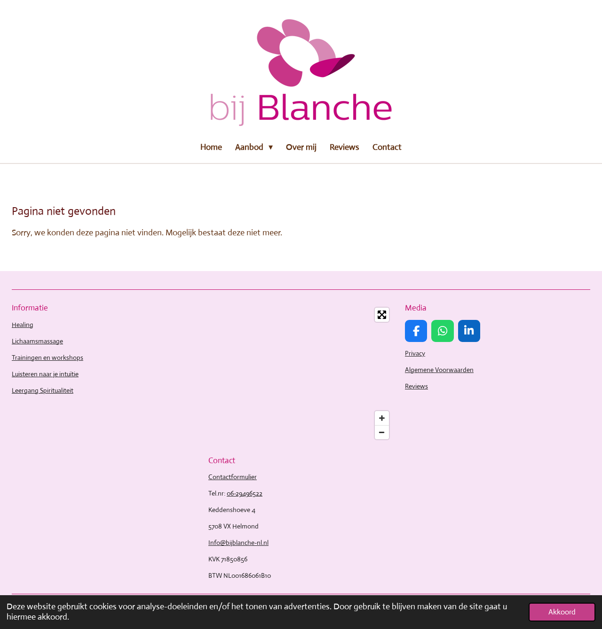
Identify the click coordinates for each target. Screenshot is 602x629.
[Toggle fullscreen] (382, 315)
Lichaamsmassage (37, 341)
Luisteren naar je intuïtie (45, 374)
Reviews (416, 386)
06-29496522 (244, 493)
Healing (22, 324)
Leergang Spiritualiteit (42, 390)
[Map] (301, 373)
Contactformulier (232, 477)
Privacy (415, 353)
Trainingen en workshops (47, 357)
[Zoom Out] (382, 432)
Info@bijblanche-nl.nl (238, 542)
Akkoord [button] (562, 612)
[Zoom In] (382, 418)
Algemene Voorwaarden (439, 369)
